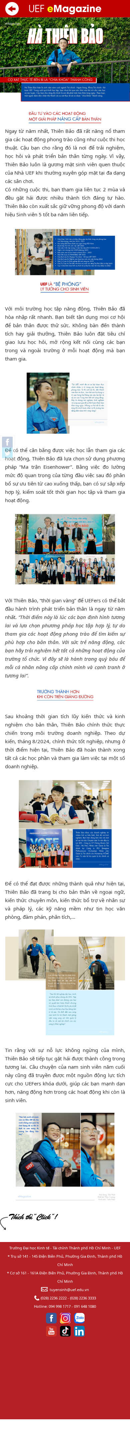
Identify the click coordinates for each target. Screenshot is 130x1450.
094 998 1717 (60, 1306)
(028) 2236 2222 (54, 1297)
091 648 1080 (85, 1306)
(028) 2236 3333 (83, 1297)
